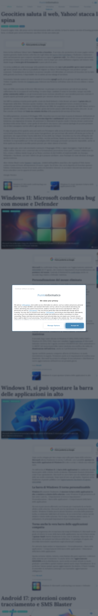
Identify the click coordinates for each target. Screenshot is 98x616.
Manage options (54, 325)
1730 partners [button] (26, 305)
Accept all (75, 325)
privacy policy (74, 320)
